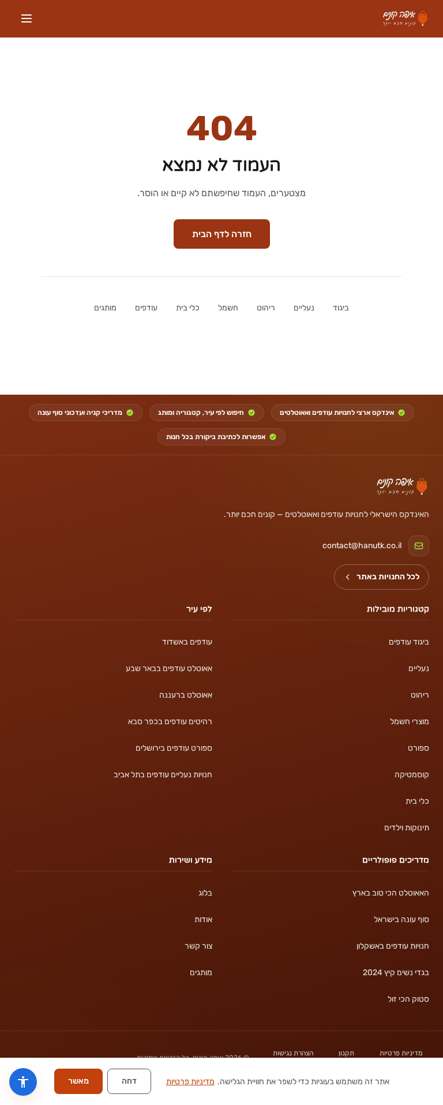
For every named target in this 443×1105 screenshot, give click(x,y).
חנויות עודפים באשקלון (392, 946)
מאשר (78, 1081)
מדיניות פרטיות (401, 1053)
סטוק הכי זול (408, 999)
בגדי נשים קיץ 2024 (396, 972)
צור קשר (198, 946)
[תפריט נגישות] (23, 1082)
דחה (129, 1081)
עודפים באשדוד (187, 642)
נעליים (304, 308)
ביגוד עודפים (409, 642)
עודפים (146, 308)
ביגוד (341, 308)
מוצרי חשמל (409, 721)
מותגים (105, 308)
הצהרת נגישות (293, 1053)
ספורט (418, 748)
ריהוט (266, 308)
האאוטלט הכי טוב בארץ (390, 893)
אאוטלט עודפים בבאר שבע (169, 668)
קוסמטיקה (412, 775)
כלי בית (188, 308)
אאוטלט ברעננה (185, 695)
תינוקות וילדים (406, 828)
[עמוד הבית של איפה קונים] (402, 486)
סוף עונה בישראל (401, 919)
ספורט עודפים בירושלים (174, 748)
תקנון (346, 1053)
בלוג (205, 893)
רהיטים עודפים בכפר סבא (170, 721)
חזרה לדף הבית (221, 234)
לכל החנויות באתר (387, 577)
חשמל (228, 308)
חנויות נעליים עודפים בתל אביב (163, 775)
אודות (203, 919)
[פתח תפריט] (26, 18)
